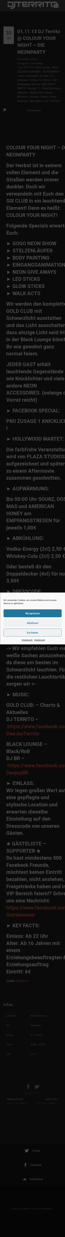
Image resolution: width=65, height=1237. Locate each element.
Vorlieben (32, 632)
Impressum (27, 640)
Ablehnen (32, 622)
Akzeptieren (32, 613)
